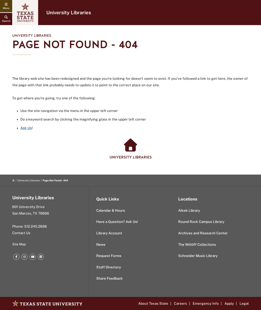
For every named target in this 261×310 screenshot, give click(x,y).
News (100, 244)
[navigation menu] (6, 6)
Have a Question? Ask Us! (117, 222)
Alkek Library (189, 210)
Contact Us (21, 233)
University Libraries (68, 12)
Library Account (109, 233)
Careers (180, 303)
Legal (244, 303)
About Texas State (153, 303)
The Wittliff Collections (197, 244)
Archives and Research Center (203, 233)
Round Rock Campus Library (201, 222)
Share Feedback (109, 278)
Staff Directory (108, 267)
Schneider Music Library (198, 256)
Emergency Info (206, 303)
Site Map (19, 244)
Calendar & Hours (110, 210)
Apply (229, 303)
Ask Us (26, 128)
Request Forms (108, 256)
